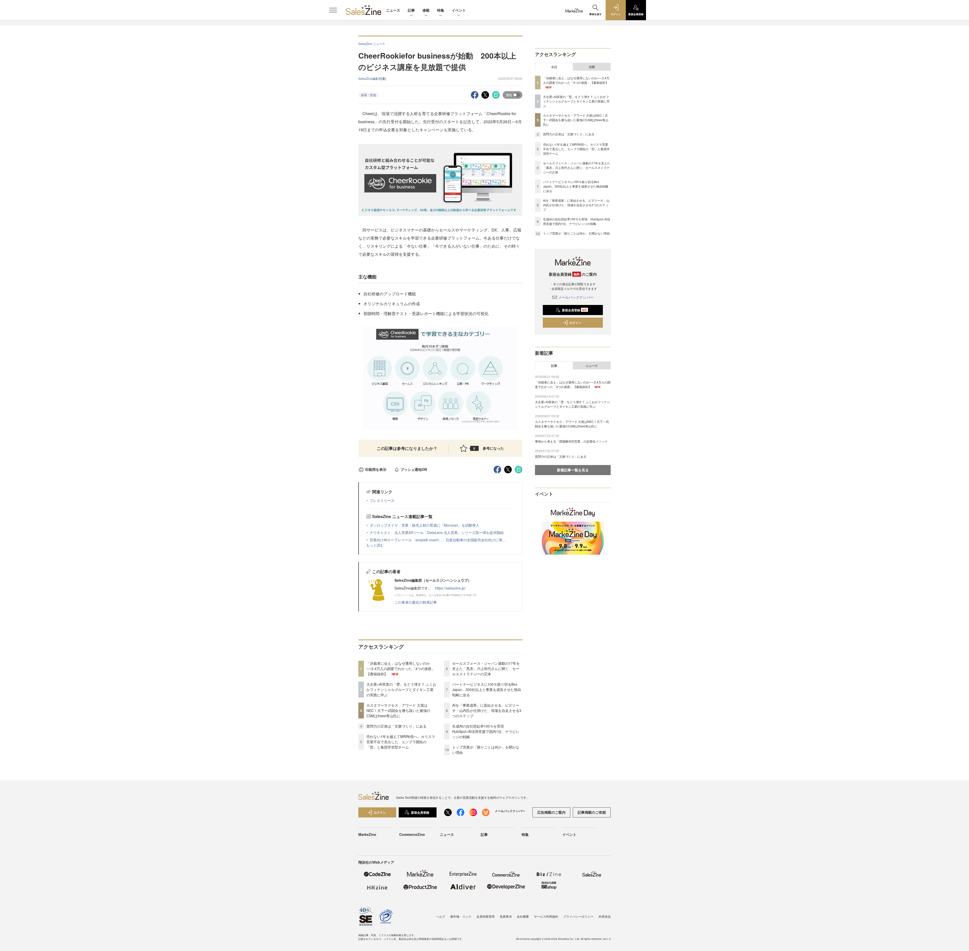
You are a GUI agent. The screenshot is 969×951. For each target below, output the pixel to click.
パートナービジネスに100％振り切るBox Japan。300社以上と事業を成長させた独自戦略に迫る (486, 689)
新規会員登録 (574, 310)
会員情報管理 (485, 916)
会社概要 (523, 916)
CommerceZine (412, 834)
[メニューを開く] (333, 10)
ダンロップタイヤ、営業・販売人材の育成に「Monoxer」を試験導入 (424, 525)
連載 (425, 10)
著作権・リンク (460, 916)
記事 (411, 10)
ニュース (393, 10)
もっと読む (375, 545)
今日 (554, 67)
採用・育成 (368, 95)
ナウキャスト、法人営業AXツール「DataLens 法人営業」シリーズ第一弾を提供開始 (437, 532)
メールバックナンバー (576, 297)
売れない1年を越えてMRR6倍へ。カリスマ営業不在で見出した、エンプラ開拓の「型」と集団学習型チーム (400, 742)
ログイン (575, 322)
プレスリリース (382, 500)
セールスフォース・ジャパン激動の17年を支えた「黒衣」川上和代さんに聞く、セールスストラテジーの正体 (486, 668)
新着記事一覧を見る (573, 469)
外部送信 (605, 916)
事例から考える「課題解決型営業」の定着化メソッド (571, 441)
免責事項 (506, 916)
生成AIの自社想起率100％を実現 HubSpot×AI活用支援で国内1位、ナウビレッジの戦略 (485, 731)
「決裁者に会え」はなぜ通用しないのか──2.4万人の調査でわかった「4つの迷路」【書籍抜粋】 (400, 668)
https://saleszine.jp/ (450, 587)
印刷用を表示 (375, 469)
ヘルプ (440, 916)
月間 (592, 67)
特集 (440, 10)
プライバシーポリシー (578, 916)
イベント (459, 10)
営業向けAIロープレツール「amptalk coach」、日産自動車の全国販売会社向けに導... (437, 539)
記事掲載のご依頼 (592, 812)
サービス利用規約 (546, 916)
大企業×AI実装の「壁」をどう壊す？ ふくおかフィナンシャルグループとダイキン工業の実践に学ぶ (401, 689)
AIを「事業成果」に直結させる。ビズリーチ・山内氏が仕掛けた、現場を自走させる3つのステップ (486, 710)
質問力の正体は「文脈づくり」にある (396, 726)
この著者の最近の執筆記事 (415, 602)
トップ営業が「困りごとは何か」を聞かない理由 (576, 233)
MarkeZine (367, 834)
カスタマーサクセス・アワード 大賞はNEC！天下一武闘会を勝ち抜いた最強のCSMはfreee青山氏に (398, 710)
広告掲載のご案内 (551, 812)
